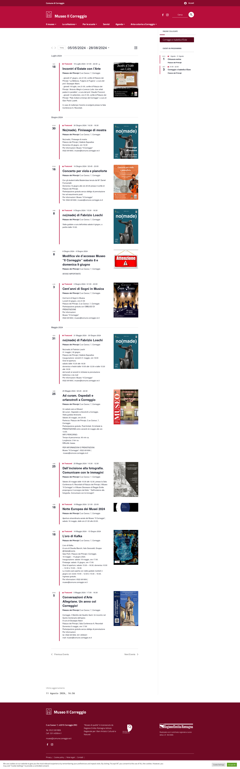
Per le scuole (89, 24)
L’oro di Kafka (72, 536)
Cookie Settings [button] (218, 764)
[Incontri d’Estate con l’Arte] (126, 79)
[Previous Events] (52, 48)
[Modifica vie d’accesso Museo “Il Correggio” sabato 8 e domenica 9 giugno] (126, 259)
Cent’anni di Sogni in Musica (83, 288)
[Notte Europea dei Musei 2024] (126, 507)
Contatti (80, 757)
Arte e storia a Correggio (143, 24)
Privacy (49, 757)
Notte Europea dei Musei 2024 (83, 509)
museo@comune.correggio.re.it (59, 738)
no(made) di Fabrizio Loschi (82, 215)
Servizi (106, 24)
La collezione (68, 24)
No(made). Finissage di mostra (84, 130)
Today (62, 48)
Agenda (119, 24)
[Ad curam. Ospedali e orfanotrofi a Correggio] (126, 407)
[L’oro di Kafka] (126, 547)
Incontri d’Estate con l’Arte (81, 68)
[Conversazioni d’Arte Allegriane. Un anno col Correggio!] (126, 608)
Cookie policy (59, 757)
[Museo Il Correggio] (49, 14)
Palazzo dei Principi (175, 62)
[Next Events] (55, 48)
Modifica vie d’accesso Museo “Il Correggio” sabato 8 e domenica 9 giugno (83, 260)
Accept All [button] (231, 764)
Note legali (70, 757)
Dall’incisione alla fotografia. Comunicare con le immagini (83, 470)
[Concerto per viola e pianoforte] (126, 182)
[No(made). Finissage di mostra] (126, 141)
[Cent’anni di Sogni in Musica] (126, 300)
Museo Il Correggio (71, 16)
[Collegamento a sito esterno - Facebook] (162, 14)
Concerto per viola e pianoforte (84, 171)
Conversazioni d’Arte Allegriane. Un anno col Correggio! (79, 601)
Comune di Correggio (55, 3)
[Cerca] (191, 14)
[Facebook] (47, 744)
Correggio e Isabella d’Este (175, 39)
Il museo (50, 24)
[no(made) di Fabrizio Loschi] (126, 226)
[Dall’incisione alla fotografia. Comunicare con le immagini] (126, 479)
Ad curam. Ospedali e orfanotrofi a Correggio (79, 397)
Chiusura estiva (174, 59)
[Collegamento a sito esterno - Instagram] (167, 14)
